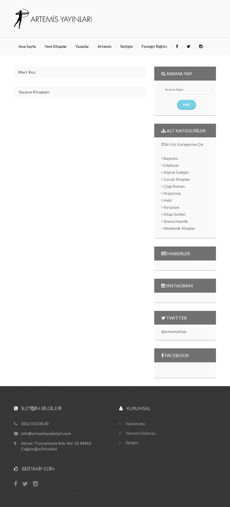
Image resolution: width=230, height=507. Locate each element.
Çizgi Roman (174, 186)
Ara (186, 104)
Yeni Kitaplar (56, 46)
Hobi (167, 200)
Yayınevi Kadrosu (140, 433)
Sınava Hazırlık (175, 221)
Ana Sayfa (27, 46)
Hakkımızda (135, 423)
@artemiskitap (174, 331)
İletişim (126, 46)
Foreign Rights (154, 46)
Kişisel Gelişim (176, 172)
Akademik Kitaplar (179, 228)
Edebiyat (171, 165)
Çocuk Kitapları (176, 179)
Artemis (105, 46)
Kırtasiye (171, 207)
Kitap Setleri (174, 214)
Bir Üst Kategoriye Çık (183, 144)
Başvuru (170, 158)
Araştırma (172, 193)
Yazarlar (82, 46)
